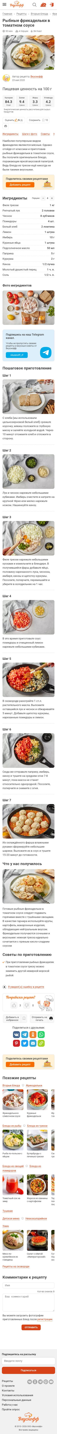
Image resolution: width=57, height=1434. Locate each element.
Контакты (8, 1390)
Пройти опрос (11, 1409)
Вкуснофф (37, 76)
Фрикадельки (34, 1085)
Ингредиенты (10, 133)
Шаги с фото (29, 133)
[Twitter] (24, 1043)
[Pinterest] (16, 1043)
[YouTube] (51, 1381)
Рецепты (21, 13)
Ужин (6, 1226)
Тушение (8, 1210)
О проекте (8, 1385)
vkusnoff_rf (16, 355)
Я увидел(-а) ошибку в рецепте (26, 986)
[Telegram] (24, 1034)
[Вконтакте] (16, 1034)
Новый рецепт (43, 3)
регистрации (44, 1319)
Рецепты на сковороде (16, 1266)
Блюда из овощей (13, 1166)
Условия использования (17, 1395)
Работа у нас (10, 1404)
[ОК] (32, 1034)
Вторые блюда (39, 13)
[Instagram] (45, 1381)
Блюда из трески (37, 1125)
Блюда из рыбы (12, 1125)
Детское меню (11, 1218)
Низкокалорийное (36, 1218)
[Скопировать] (41, 1043)
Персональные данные (16, 1400)
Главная (7, 13)
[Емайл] (32, 1043)
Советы (45, 133)
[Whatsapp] (41, 1034)
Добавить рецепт (20, 184)
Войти (52, 3)
